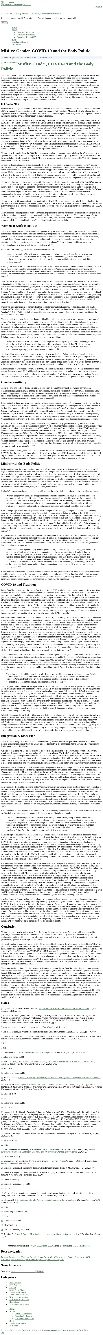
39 (39, 958)
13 (10, 312)
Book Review (15, 1283)
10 (16, 284)
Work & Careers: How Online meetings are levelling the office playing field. (47, 1234)
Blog (14, 39)
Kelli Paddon (84, 1246)
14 (50, 321)
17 (19, 359)
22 (81, 416)
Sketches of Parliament (19, 1304)
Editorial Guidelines (25, 32)
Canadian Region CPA (26, 37)
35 (65, 681)
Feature (65, 1246)
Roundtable (14, 1302)
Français (98, 7)
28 (9, 530)
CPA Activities (15, 1285)
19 (73, 390)
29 (20, 566)
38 (68, 830)
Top (2, 1333)
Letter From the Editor (18, 1295)
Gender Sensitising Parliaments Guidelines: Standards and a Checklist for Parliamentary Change (48, 1150)
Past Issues (16, 44)
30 (36, 605)
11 (11, 291)
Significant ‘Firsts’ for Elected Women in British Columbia (64, 1008)
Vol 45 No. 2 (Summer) (42, 57)
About (14, 30)
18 (58, 373)
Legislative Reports (20, 42)
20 (53, 398)
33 (72, 649)
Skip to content (7, 2)
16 (58, 349)
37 (43, 782)
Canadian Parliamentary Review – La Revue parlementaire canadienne (31, 13)
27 (82, 522)
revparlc (17, 1246)
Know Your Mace (17, 1290)
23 (32, 438)
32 (41, 644)
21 (98, 410)
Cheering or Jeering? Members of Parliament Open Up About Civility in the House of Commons (59, 1077)
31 (79, 610)
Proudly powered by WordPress (74, 1330)
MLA (75, 1246)
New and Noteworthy (18, 1297)
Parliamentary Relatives (19, 1299)
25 (40, 484)
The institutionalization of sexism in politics (35, 1052)
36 (32, 727)
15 (70, 334)
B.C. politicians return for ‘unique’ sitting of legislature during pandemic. (45, 1200)
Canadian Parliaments (26, 35)
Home (14, 27)
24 (34, 445)
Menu (4, 23)
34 (66, 659)
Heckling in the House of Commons (30, 1084)
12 (71, 301)
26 (91, 505)
